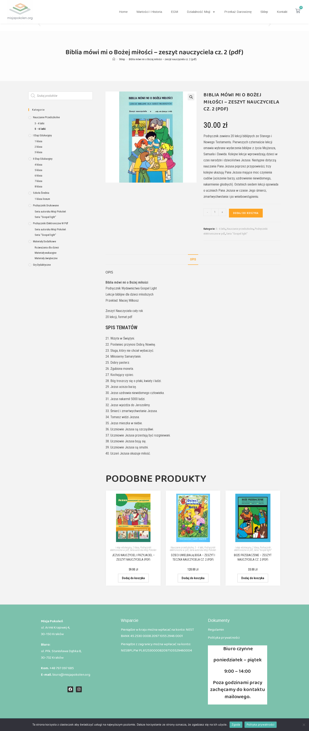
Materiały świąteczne (46, 258)
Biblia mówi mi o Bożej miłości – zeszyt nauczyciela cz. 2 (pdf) (163, 59)
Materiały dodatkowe (44, 241)
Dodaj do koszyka (246, 213)
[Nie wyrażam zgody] (304, 725)
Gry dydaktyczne (42, 264)
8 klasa (38, 186)
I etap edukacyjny (123, 547)
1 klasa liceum (42, 198)
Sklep (264, 11)
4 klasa (38, 164)
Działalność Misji (198, 11)
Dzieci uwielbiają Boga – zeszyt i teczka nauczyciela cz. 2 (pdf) (193, 557)
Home (123, 11)
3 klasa (38, 152)
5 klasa (38, 170)
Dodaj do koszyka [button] (133, 578)
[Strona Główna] (113, 59)
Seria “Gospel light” (237, 233)
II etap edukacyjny (42, 158)
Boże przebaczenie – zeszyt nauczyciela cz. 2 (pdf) (253, 557)
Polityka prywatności (261, 724)
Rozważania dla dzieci (47, 247)
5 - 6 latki (221, 228)
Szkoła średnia (41, 192)
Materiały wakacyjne (45, 252)
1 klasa (38, 141)
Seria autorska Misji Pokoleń (143, 550)
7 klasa (38, 181)
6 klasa (38, 175)
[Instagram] (79, 689)
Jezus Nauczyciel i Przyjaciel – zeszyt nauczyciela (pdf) (133, 557)
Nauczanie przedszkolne (240, 228)
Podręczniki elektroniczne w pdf (252, 549)
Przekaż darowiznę (238, 11)
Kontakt (282, 11)
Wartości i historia (149, 11)
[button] (39, 24)
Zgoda (236, 724)
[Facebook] (70, 689)
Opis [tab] (193, 259)
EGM (174, 11)
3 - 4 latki (199, 547)
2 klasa (136, 547)
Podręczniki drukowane (46, 205)
